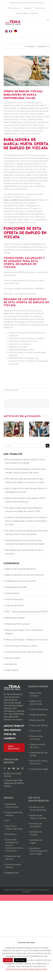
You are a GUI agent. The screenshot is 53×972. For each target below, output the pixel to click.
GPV (7, 820)
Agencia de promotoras (36, 702)
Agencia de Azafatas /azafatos (20, 569)
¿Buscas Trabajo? (14, 725)
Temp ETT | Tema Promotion (38, 762)
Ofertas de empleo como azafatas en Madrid (24, 632)
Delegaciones (12, 872)
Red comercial (37, 720)
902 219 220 (38, 2)
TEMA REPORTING (13, 747)
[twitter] (9, 768)
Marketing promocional (11, 805)
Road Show (11, 834)
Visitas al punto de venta (37, 745)
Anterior (31, 46)
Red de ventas (12, 658)
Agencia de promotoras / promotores (24, 575)
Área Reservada (12, 730)
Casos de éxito (12, 593)
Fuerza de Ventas (39, 725)
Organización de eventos (13, 813)
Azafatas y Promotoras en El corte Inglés (39, 851)
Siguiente (42, 46)
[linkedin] (18, 768)
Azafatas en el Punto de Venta (38, 808)
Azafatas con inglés (36, 841)
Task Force (35, 731)
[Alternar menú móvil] (48, 20)
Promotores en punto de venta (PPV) (24, 652)
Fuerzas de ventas (14, 605)
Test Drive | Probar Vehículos (14, 827)
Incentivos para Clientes (13, 865)
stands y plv (11, 664)
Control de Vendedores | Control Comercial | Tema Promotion (14, 845)
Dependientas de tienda (38, 754)
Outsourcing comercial (36, 737)
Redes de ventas (38, 714)
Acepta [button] (7, 960)
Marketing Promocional (17, 624)
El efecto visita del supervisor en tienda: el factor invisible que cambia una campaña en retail (26, 521)
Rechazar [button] (20, 960)
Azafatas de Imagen (36, 833)
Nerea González (12, 390)
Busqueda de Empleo (16, 587)
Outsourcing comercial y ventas (21, 645)
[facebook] (5, 768)
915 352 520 (24, 2)
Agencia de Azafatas (35, 694)
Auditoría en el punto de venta (20, 581)
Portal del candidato (10, 736)
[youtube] (14, 768)
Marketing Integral (14, 618)
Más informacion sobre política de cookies (26, 969)
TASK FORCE (11, 670)
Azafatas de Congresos (36, 825)
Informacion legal (39, 769)
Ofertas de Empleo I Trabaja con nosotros (26, 639)
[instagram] (22, 768)
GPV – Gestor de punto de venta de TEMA (26, 611)
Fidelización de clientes (12, 857)
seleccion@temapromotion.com (20, 200)
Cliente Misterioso (14, 599)
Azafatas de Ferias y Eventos (38, 816)
